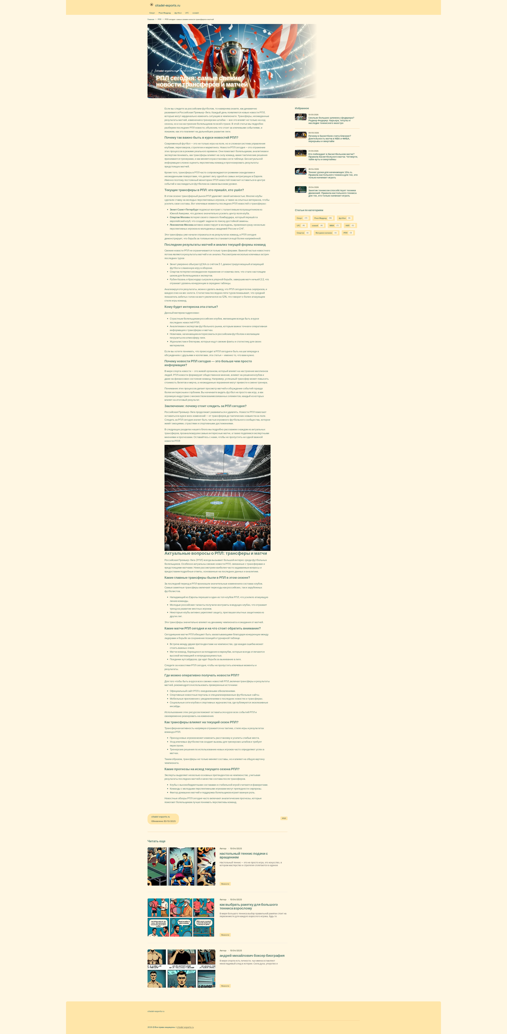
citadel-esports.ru (185, 1027)
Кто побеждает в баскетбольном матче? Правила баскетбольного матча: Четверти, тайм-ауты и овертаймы (333, 157)
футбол (177, 13)
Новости (225, 884)
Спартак (303, 233)
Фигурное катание (326, 233)
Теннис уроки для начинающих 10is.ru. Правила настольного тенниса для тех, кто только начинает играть (333, 175)
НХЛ (350, 225)
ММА (334, 225)
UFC (187, 13)
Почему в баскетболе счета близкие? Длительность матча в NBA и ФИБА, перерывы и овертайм (329, 139)
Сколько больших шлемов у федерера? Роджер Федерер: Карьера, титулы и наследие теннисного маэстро (331, 120)
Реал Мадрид (165, 13)
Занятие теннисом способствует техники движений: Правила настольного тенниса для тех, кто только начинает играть (332, 193)
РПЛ (159, 19)
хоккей (195, 13)
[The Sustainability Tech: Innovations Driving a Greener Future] (181, 866)
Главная (151, 19)
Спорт (152, 13)
